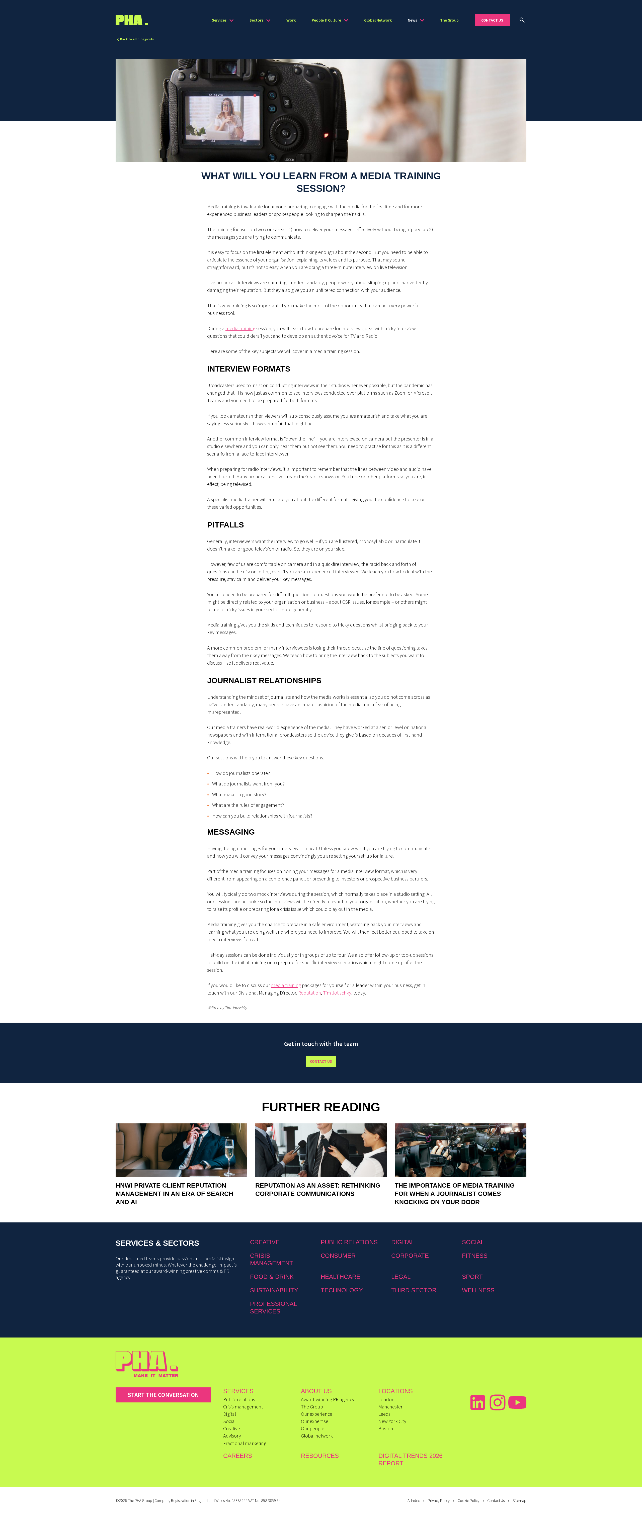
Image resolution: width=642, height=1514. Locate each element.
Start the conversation (163, 1395)
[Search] (522, 20)
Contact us (321, 1061)
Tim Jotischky (337, 993)
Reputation (309, 993)
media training (240, 328)
